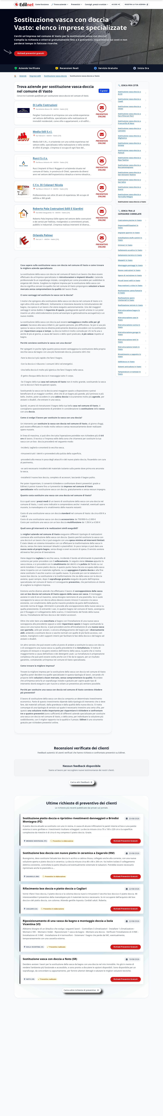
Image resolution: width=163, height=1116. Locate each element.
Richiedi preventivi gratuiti (30, 53)
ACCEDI (114, 4)
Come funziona (42, 4)
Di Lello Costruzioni (45, 105)
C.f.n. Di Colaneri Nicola (48, 185)
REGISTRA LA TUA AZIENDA (135, 4)
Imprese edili (35, 76)
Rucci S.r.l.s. (40, 158)
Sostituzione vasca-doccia (55, 76)
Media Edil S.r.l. (42, 131)
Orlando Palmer (43, 235)
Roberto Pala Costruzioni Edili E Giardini (58, 208)
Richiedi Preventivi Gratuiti (126, 841)
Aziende (22, 76)
